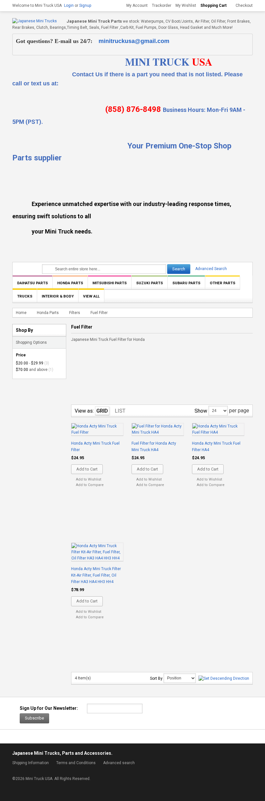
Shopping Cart (213, 5)
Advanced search (119, 763)
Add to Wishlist (88, 479)
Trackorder (161, 5)
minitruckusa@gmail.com (134, 41)
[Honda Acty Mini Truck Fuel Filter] (97, 430)
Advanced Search (211, 268)
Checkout (244, 5)
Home (21, 312)
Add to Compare (90, 485)
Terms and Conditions (76, 763)
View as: (84, 411)
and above (32, 369)
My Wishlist (185, 5)
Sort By (156, 678)
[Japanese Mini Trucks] (34, 21)
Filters (74, 312)
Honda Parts (48, 312)
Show (201, 411)
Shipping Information (30, 763)
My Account (137, 5)
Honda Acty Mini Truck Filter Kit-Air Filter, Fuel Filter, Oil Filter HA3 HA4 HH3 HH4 (96, 575)
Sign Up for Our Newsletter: (49, 708)
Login (69, 5)
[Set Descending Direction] (223, 678)
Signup (85, 5)
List (120, 411)
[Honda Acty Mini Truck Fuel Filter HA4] (218, 430)
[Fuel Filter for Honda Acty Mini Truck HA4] (158, 430)
